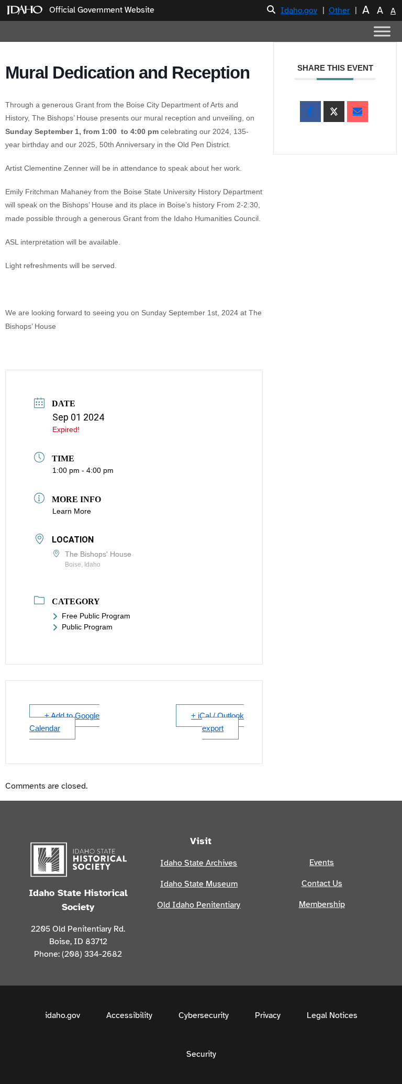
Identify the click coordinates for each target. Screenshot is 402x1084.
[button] (271, 10)
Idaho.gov (299, 10)
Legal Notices (332, 1015)
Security (201, 1054)
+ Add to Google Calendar (64, 722)
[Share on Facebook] (310, 111)
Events (321, 862)
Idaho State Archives (198, 863)
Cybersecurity (203, 1015)
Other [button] (339, 10)
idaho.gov (62, 1015)
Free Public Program (96, 616)
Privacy (268, 1015)
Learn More (71, 511)
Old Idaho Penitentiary (198, 905)
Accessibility (129, 1015)
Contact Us (322, 883)
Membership (322, 904)
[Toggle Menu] (382, 31)
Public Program (87, 627)
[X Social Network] (333, 111)
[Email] (357, 111)
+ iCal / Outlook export (217, 722)
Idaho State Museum (199, 884)
